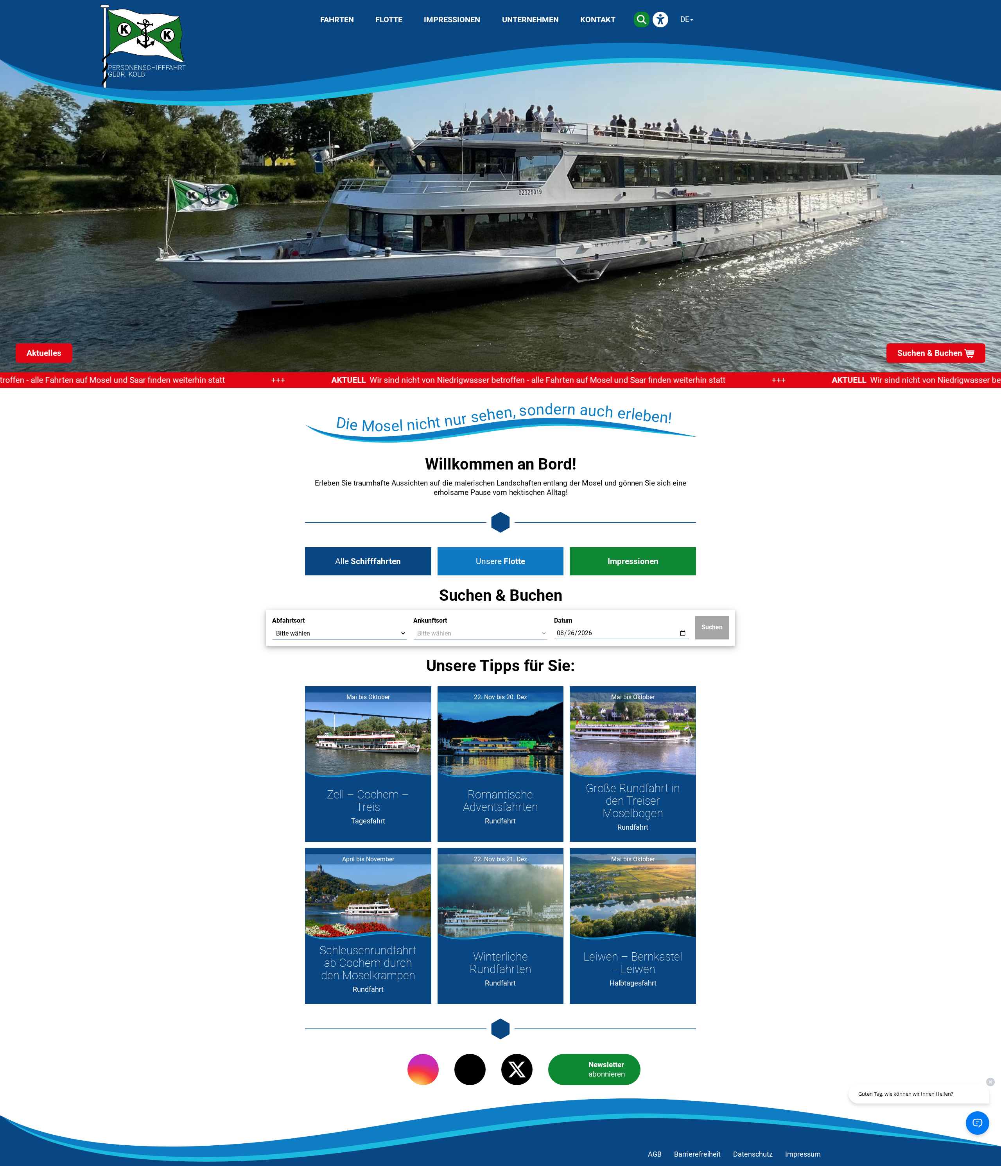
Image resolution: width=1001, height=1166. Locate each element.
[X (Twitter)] (517, 1069)
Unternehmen (530, 19)
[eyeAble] (660, 19)
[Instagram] (423, 1069)
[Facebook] (376, 1069)
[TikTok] (470, 1069)
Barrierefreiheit (697, 1154)
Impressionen (452, 19)
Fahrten (337, 19)
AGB (655, 1154)
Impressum (803, 1154)
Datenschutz (753, 1154)
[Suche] (641, 19)
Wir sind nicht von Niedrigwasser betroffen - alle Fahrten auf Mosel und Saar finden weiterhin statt (479, 380)
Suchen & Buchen (929, 353)
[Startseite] (143, 46)
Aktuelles (44, 353)
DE (684, 19)
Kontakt (597, 19)
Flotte (388, 19)
